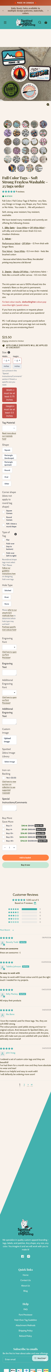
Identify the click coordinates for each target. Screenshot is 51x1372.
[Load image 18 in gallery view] (17, 159)
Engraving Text (7, 665)
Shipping (5, 341)
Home (25, 1275)
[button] (40, 22)
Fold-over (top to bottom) (10, 546)
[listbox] (9, 647)
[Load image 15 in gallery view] (34, 151)
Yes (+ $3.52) (11, 778)
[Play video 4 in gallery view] (25, 151)
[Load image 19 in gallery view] (25, 159)
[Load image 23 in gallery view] (30, 168)
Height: (16, 356)
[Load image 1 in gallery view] (8, 124)
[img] (6, 938)
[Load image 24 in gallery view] (39, 168)
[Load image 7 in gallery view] (34, 133)
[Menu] (5, 22)
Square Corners (9, 512)
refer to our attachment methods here (9, 613)
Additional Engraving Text (7, 713)
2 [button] (24, 1084)
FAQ (25, 1309)
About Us (25, 1285)
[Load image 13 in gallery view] (43, 142)
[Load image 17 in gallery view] (8, 159)
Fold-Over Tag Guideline (25, 1320)
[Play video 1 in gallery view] (17, 124)
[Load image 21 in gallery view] (43, 159)
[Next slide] (48, 11)
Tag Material (8, 422)
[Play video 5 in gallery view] (12, 168)
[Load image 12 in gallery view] (34, 142)
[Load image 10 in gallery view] (17, 142)
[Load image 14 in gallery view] (8, 151)
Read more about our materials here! (9, 436)
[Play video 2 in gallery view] (25, 124)
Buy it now (25, 865)
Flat (7, 540)
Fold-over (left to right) (11, 554)
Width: (5, 356)
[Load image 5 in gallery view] (17, 133)
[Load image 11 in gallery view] (25, 142)
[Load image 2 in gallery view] (34, 124)
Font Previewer (25, 1314)
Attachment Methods (25, 1325)
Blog (25, 1291)
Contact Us (25, 1280)
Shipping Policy (25, 1330)
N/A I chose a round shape (11, 525)
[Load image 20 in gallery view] (34, 159)
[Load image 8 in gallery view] (43, 133)
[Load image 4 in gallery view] (8, 133)
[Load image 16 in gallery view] (43, 151)
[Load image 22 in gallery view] (21, 168)
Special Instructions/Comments (9, 800)
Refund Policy (25, 1336)
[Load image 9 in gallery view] (8, 142)
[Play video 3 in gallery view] (17, 151)
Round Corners (9, 518)
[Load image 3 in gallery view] (43, 124)
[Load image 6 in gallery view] (25, 133)
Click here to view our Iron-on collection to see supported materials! (9, 787)
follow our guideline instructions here (9, 571)
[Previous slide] (3, 11)
